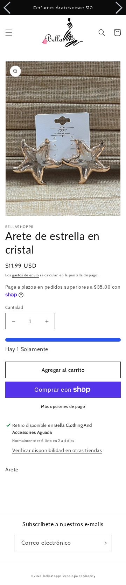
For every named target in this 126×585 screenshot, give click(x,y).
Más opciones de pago (63, 406)
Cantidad (14, 307)
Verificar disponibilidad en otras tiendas (57, 450)
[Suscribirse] (104, 543)
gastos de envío (25, 275)
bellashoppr (52, 576)
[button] (8, 32)
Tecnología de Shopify (79, 576)
